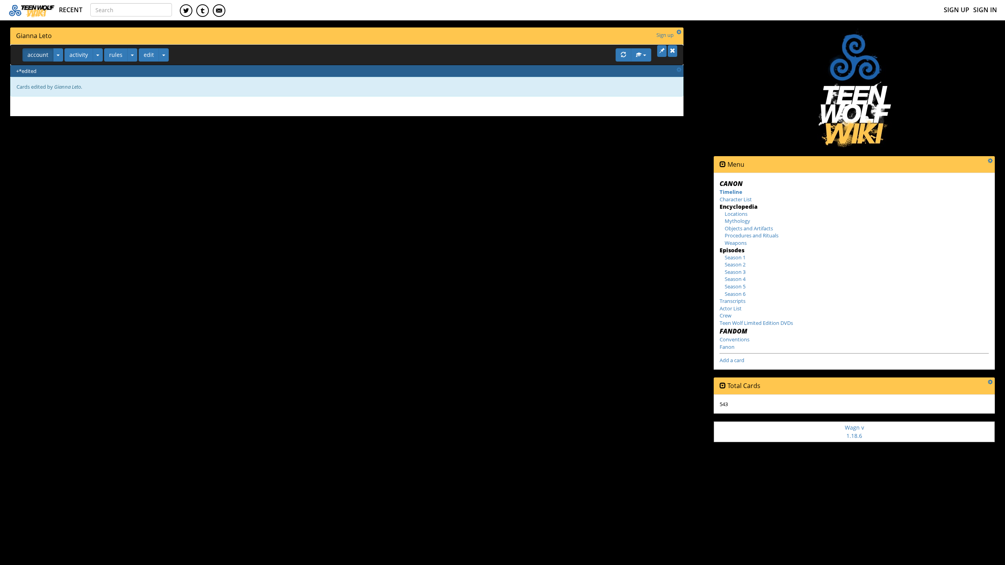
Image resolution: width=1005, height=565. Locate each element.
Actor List (731, 308)
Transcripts (733, 300)
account (37, 54)
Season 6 (735, 293)
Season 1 (735, 257)
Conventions (734, 339)
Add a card (732, 360)
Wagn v (854, 431)
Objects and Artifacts (749, 228)
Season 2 (735, 264)
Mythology (737, 220)
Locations (736, 213)
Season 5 (735, 286)
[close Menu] (723, 164)
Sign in (985, 9)
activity (78, 54)
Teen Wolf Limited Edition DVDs (756, 322)
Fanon (727, 346)
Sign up (956, 9)
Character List (736, 199)
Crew (725, 315)
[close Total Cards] (723, 385)
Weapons (736, 242)
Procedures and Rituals (751, 235)
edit (149, 54)
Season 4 (735, 278)
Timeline (731, 191)
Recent (70, 9)
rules (115, 54)
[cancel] (672, 51)
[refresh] (623, 55)
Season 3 (735, 271)
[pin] (662, 51)
